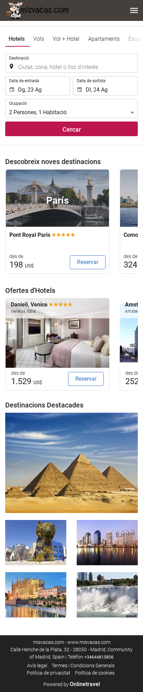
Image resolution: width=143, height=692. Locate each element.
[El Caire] (71, 463)
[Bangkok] (107, 542)
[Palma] (35, 594)
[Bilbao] (35, 542)
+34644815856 (98, 657)
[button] (134, 10)
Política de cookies (95, 673)
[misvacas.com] (37, 10)
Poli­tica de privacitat (48, 673)
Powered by (71, 684)
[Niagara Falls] (107, 594)
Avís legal (37, 665)
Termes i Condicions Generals (83, 665)
